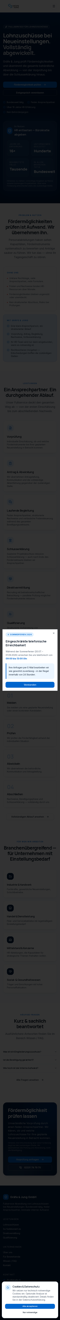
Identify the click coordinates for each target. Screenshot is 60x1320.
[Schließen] (53, 633)
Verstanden (30, 684)
